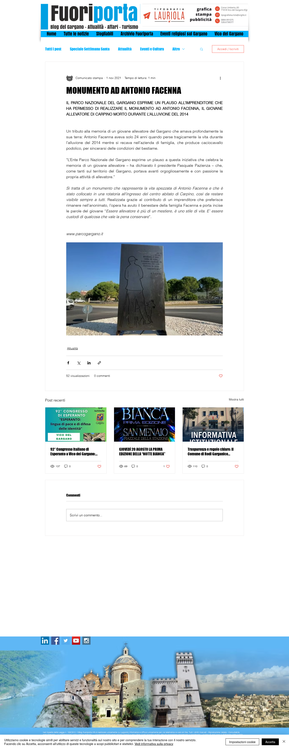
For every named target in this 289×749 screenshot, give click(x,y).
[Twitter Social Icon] (66, 640)
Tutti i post (53, 49)
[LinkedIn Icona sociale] (45, 640)
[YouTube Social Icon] (76, 640)
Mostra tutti (236, 399)
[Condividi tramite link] (99, 363)
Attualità (125, 49)
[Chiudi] (283, 742)
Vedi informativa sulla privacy (154, 744)
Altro (176, 49)
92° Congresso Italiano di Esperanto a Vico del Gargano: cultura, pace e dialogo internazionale (72, 451)
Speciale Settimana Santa (90, 49)
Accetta (270, 742)
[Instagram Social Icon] (86, 640)
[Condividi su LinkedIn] (89, 363)
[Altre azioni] (220, 77)
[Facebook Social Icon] (55, 640)
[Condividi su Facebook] (68, 363)
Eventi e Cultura (152, 49)
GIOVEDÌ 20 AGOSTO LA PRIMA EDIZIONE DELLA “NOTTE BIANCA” (142, 451)
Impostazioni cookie (242, 742)
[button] (202, 49)
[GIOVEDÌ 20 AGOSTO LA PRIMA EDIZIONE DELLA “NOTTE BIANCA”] (144, 424)
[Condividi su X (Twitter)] (79, 363)
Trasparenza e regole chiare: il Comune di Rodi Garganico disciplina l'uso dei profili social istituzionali (212, 451)
